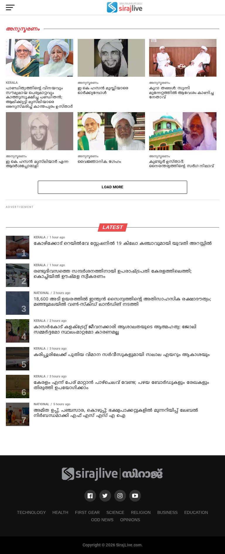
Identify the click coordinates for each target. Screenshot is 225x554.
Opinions (130, 519)
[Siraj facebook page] (90, 496)
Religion (141, 512)
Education (196, 512)
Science (115, 512)
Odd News (102, 519)
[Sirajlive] (112, 480)
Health (60, 512)
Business (167, 512)
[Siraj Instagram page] (120, 496)
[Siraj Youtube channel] (135, 496)
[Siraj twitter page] (105, 496)
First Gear (87, 512)
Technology (31, 512)
